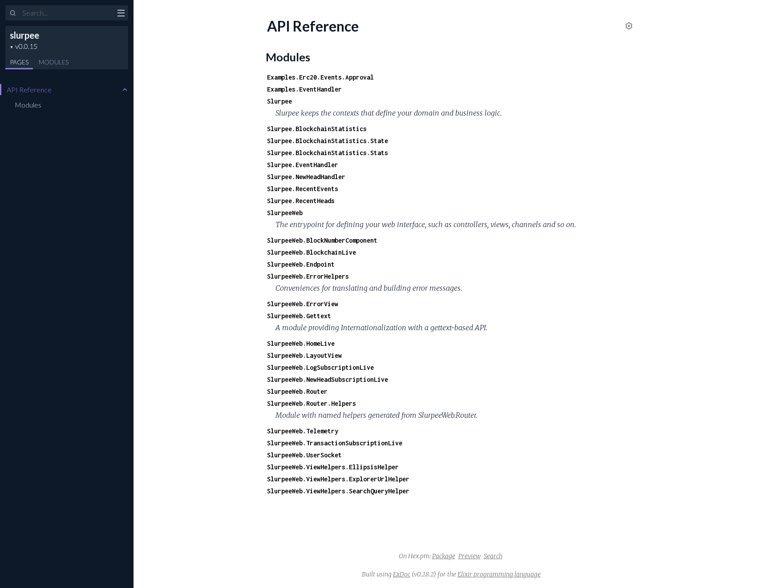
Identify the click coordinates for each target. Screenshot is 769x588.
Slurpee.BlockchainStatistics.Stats (327, 152)
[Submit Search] (13, 13)
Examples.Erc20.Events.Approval (320, 77)
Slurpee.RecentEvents (302, 188)
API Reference (29, 89)
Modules (54, 62)
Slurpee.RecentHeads (301, 200)
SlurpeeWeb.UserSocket (304, 455)
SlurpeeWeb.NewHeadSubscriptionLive (327, 379)
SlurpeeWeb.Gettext (299, 316)
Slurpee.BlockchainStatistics (317, 128)
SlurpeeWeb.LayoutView (304, 355)
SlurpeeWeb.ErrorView (302, 304)
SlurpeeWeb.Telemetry (302, 431)
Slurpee (279, 101)
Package (443, 556)
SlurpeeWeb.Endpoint (301, 264)
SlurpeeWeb (285, 212)
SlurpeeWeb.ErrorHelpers (308, 276)
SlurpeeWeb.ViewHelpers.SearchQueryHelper (338, 491)
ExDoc (401, 574)
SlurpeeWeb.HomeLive (301, 343)
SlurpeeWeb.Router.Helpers (311, 403)
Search (493, 556)
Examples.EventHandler (304, 89)
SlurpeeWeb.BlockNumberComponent (322, 240)
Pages (19, 62)
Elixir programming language (499, 574)
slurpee (24, 35)
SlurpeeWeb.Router (297, 391)
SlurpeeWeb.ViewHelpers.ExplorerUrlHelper (338, 479)
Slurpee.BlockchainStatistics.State (327, 140)
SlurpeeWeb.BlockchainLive (311, 252)
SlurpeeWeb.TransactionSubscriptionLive (334, 443)
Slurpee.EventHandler (302, 164)
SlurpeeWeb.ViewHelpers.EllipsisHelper (333, 467)
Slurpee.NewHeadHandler (306, 176)
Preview (469, 556)
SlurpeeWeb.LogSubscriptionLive (320, 367)
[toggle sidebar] (120, 14)
